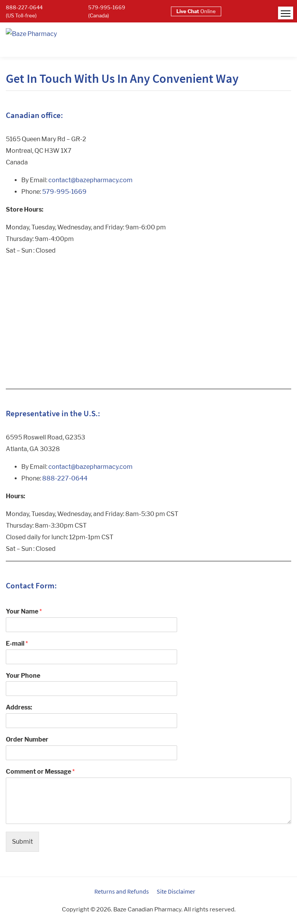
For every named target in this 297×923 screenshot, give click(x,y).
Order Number (27, 739)
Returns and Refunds (121, 891)
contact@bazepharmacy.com (90, 180)
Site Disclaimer (176, 891)
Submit (22, 841)
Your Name (24, 611)
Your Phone (23, 675)
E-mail (17, 643)
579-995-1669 (64, 191)
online (196, 11)
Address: (19, 707)
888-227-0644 (64, 478)
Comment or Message (40, 771)
